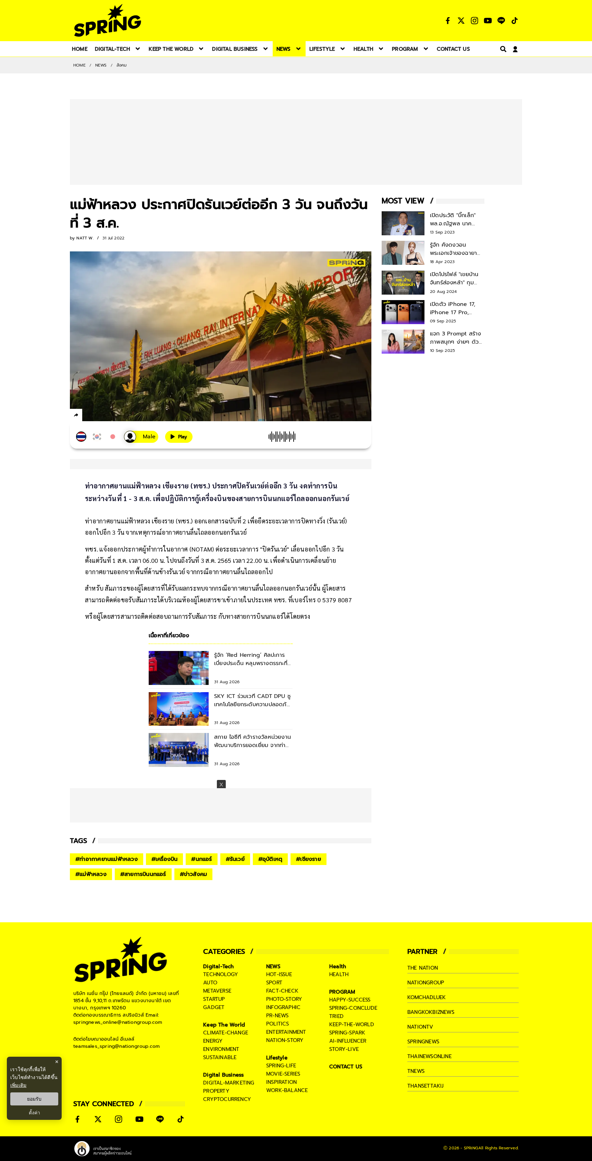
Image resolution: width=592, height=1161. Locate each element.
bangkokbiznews (430, 1012)
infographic (283, 1007)
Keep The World (224, 1025)
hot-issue (279, 974)
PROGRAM (342, 992)
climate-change (225, 1032)
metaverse (217, 991)
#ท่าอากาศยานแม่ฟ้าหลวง (106, 859)
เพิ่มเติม (18, 1085)
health (338, 974)
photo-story (284, 999)
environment (221, 1049)
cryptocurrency (227, 1099)
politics (277, 1024)
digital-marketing (228, 1083)
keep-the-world (351, 1024)
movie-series (283, 1074)
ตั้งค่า (34, 1112)
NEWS (101, 65)
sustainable (219, 1057)
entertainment (286, 1032)
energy (213, 1041)
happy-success (350, 1000)
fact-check (282, 991)
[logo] (107, 20)
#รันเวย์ (235, 859)
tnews (415, 1071)
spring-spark (347, 1032)
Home (79, 65)
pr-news (277, 1015)
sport (274, 982)
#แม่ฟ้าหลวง (91, 874)
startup (214, 999)
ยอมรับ (34, 1099)
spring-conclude (353, 1008)
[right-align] (501, 49)
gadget (213, 1007)
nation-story (285, 1040)
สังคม (121, 65)
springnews (423, 1041)
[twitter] (101, 415)
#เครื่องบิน (164, 859)
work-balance (287, 1090)
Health (337, 966)
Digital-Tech (218, 966)
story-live (344, 1049)
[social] (448, 20)
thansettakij (425, 1086)
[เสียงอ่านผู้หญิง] (141, 437)
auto (210, 982)
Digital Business (223, 1075)
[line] (113, 416)
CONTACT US (345, 1066)
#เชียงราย (308, 859)
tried (336, 1016)
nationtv (420, 1027)
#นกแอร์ (201, 859)
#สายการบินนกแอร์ (143, 874)
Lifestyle (276, 1058)
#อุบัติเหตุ (270, 859)
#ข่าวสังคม (193, 874)
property (216, 1091)
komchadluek (426, 997)
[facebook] (89, 416)
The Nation (422, 968)
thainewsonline (429, 1056)
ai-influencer (348, 1041)
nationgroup (425, 982)
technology (220, 974)
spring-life (281, 1065)
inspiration (281, 1082)
